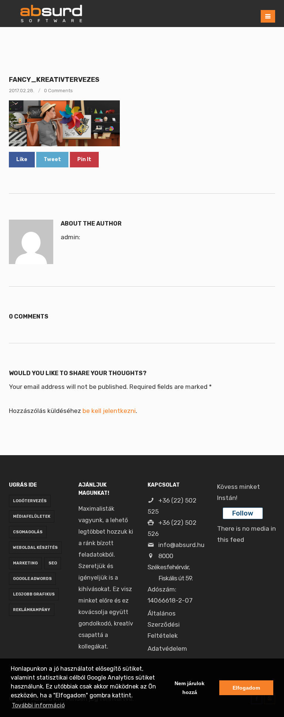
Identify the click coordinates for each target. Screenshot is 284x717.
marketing (25, 563)
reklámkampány (31, 609)
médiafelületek (31, 516)
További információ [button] (38, 705)
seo (52, 563)
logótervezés (30, 500)
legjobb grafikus (34, 594)
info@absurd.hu (180, 544)
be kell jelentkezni (109, 410)
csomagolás (28, 532)
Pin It (84, 159)
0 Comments (58, 90)
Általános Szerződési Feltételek (164, 624)
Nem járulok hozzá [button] (189, 687)
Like (21, 159)
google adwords (32, 578)
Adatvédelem (167, 648)
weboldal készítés (35, 547)
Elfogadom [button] (246, 688)
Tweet (52, 159)
